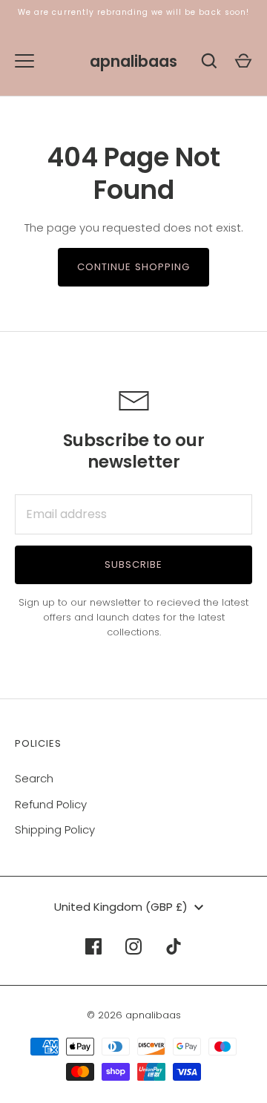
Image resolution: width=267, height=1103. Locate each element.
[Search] (209, 61)
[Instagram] (133, 946)
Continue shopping (134, 267)
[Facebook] (93, 946)
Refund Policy (51, 804)
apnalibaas (133, 61)
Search (34, 778)
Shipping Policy (55, 829)
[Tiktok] (173, 946)
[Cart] (243, 61)
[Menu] (24, 61)
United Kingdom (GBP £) (121, 906)
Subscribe (133, 564)
